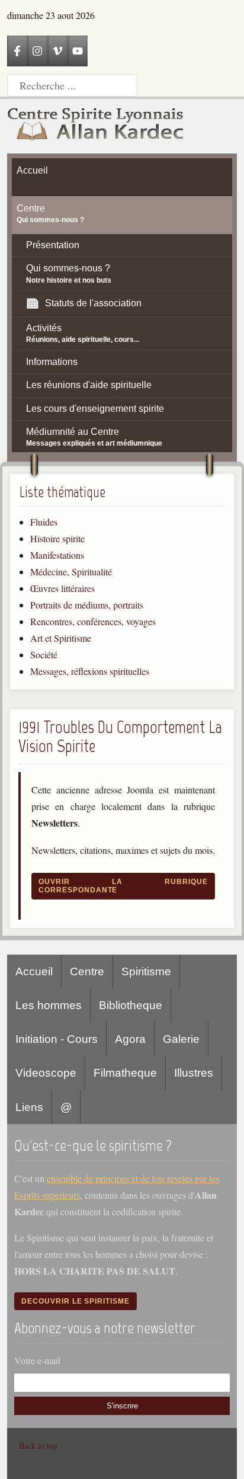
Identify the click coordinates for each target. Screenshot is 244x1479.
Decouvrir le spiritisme (75, 1301)
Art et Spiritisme (60, 638)
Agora (130, 1039)
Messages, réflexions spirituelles (89, 671)
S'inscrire (122, 1405)
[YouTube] (78, 51)
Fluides (43, 522)
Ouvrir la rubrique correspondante (123, 886)
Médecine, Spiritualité (71, 571)
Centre (87, 971)
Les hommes (48, 1005)
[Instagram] (37, 51)
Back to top (38, 1445)
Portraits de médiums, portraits (86, 604)
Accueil (34, 971)
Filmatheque (125, 1073)
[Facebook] (17, 51)
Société (43, 654)
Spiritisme (146, 971)
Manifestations (57, 555)
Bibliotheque (130, 1005)
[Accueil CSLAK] (96, 126)
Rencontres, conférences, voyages (93, 621)
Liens (29, 1107)
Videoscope (45, 1073)
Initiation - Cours (56, 1039)
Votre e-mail (37, 1360)
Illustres (193, 1073)
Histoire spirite (57, 538)
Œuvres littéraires (62, 588)
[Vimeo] (57, 51)
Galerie (181, 1039)
